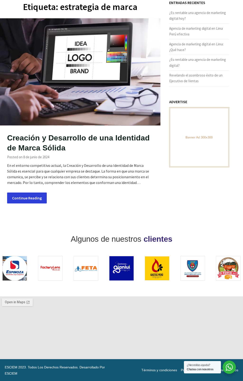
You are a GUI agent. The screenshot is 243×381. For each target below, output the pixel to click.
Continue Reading (27, 198)
